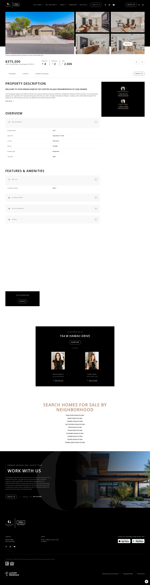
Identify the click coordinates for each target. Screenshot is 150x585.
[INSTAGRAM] (10, 547)
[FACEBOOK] (6, 547)
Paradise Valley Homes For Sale (75, 442)
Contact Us (96, 5)
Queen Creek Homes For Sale (75, 415)
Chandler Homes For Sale (75, 421)
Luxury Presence (113, 574)
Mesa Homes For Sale (75, 427)
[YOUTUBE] (14, 547)
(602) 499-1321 (123, 94)
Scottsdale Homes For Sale (74, 433)
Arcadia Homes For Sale (75, 436)
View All (127, 44)
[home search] (139, 5)
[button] (139, 74)
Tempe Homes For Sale (75, 430)
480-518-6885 (37, 496)
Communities (73, 5)
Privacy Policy (141, 574)
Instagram (109, 5)
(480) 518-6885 (123, 106)
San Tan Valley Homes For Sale (75, 424)
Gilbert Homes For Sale (75, 418)
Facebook (105, 5)
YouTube (114, 5)
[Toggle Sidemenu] (143, 5)
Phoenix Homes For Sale (75, 439)
